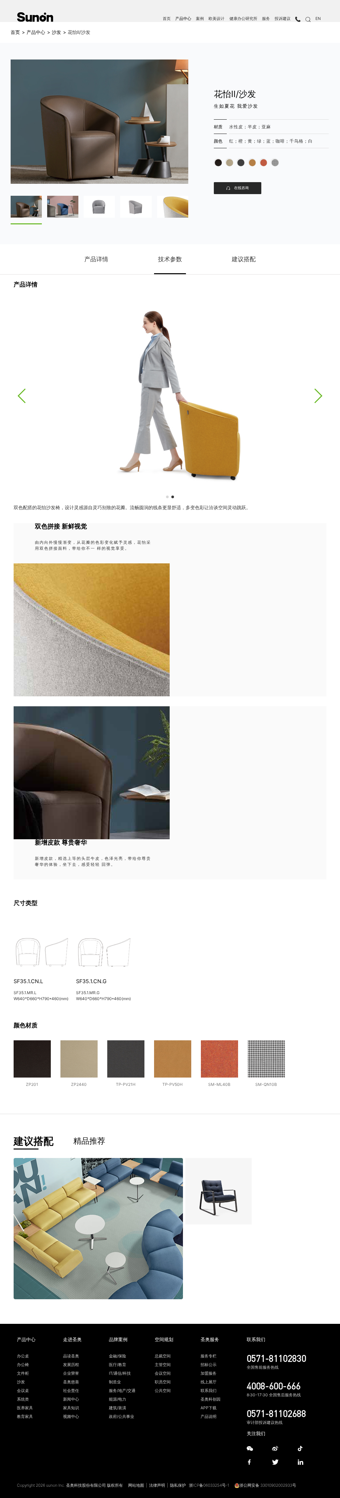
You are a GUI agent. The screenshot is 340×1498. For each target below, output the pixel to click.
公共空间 (163, 1390)
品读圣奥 (71, 1355)
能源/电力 (117, 1399)
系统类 (23, 1399)
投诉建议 (283, 19)
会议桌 (23, 1390)
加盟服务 (208, 1373)
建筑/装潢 (117, 1407)
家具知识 (71, 1407)
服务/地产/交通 (122, 1390)
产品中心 (183, 19)
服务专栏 (208, 1355)
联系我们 (208, 1390)
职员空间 (163, 1381)
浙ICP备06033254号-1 (209, 1485)
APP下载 (208, 1407)
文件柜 (23, 1373)
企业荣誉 (71, 1373)
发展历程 (71, 1364)
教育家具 (25, 1416)
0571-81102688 (276, 1413)
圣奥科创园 (210, 1399)
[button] (22, 396)
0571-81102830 (276, 1358)
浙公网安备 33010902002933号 (267, 1485)
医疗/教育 (117, 1364)
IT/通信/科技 (120, 1373)
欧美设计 (216, 19)
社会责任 (71, 1390)
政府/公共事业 (121, 1416)
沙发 (56, 32)
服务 (266, 19)
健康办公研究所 (243, 19)
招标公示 (208, 1364)
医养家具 (25, 1407)
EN (318, 19)
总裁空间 (163, 1355)
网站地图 (136, 1485)
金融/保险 (117, 1355)
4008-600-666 (273, 1385)
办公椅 (23, 1364)
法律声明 (157, 1485)
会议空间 (163, 1373)
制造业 (115, 1381)
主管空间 (163, 1364)
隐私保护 (178, 1485)
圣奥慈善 (71, 1381)
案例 (200, 19)
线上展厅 (208, 1381)
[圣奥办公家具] (35, 17)
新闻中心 (71, 1399)
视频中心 (71, 1416)
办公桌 (23, 1355)
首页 (167, 19)
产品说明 (208, 1416)
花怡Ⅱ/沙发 (79, 32)
